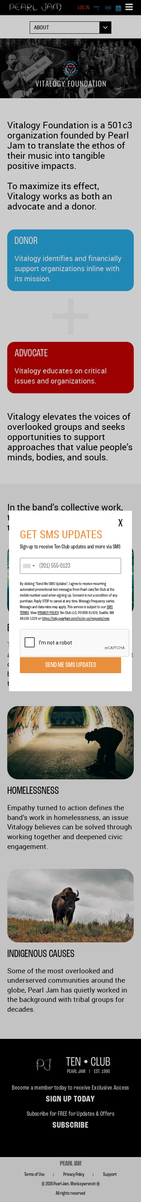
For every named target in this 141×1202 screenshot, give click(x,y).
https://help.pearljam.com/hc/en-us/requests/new (76, 619)
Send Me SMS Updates (70, 665)
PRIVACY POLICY (48, 613)
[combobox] (28, 565)
